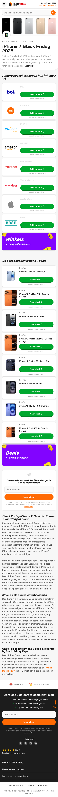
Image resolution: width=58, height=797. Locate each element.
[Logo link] (21, 744)
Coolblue (24, 105)
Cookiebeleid (43, 785)
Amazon (24, 143)
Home (4, 41)
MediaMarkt (26, 161)
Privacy (31, 785)
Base (22, 217)
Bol (22, 87)
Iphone (21, 41)
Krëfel (23, 124)
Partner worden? (16, 785)
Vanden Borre (27, 180)
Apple (13, 41)
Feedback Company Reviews (13, 753)
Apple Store (26, 199)
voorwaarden (28, 507)
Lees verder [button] (29, 65)
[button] (8, 750)
